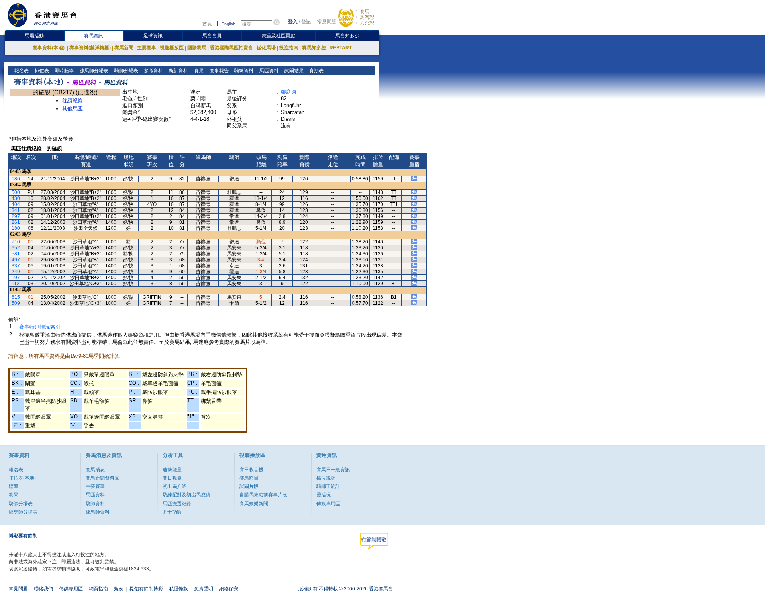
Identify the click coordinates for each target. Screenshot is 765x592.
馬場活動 (34, 36)
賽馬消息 (95, 469)
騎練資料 (243, 70)
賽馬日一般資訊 (333, 469)
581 (16, 254)
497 (16, 260)
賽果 (198, 70)
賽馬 (364, 11)
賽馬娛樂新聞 (253, 503)
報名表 (21, 70)
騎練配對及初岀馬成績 (186, 495)
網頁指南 (98, 589)
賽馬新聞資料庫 (102, 478)
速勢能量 (172, 469)
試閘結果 (293, 70)
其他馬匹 (72, 109)
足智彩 (367, 17)
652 (16, 248)
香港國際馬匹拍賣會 (231, 48)
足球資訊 (153, 36)
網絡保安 (228, 589)
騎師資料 (95, 503)
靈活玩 (323, 495)
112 (16, 283)
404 (16, 204)
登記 (306, 21)
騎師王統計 (328, 486)
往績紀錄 (72, 101)
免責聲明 (203, 589)
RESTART (341, 48)
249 (16, 271)
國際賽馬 (196, 48)
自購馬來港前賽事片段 (263, 495)
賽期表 (316, 70)
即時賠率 (63, 70)
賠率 (13, 486)
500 (16, 192)
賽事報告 (218, 70)
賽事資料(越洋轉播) (90, 48)
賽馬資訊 (93, 36)
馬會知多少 (347, 36)
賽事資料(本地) (49, 48)
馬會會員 (212, 36)
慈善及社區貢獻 (278, 36)
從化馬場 (266, 48)
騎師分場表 (125, 70)
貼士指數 (172, 512)
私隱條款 (178, 589)
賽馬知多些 (314, 48)
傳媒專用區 (328, 503)
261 (16, 222)
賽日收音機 (251, 469)
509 (16, 303)
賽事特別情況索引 (40, 327)
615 (16, 297)
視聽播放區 (172, 48)
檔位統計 (325, 478)
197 (16, 277)
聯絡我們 (43, 589)
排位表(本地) (22, 478)
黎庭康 (288, 92)
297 (16, 216)
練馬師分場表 (93, 70)
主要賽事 (146, 48)
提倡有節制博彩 (146, 589)
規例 (119, 589)
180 (16, 228)
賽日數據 (172, 478)
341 (16, 210)
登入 (293, 21)
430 (16, 198)
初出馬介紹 (174, 486)
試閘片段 (249, 486)
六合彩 (367, 23)
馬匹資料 (268, 70)
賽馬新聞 (123, 48)
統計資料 (178, 70)
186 (16, 179)
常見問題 (326, 21)
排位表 (41, 70)
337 (16, 266)
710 (16, 242)
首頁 (207, 24)
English (228, 24)
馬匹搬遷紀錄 (177, 503)
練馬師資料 (98, 512)
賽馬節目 (249, 478)
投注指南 (288, 48)
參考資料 (153, 70)
